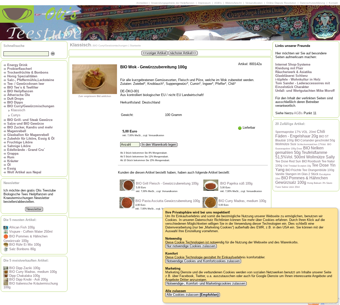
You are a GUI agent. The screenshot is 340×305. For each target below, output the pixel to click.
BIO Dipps (15, 102)
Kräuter (12, 161)
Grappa (12, 153)
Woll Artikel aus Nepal (24, 172)
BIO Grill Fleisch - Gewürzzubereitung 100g (167, 183)
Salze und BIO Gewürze (25, 123)
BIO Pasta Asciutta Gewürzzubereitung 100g (167, 201)
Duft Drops (15, 99)
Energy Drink (17, 65)
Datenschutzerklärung (312, 2)
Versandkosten (254, 2)
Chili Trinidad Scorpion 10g (297, 166)
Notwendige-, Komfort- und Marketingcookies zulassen (206, 283)
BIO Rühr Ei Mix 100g (24, 244)
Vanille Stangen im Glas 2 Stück (296, 174)
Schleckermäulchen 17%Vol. (311, 144)
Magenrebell (16, 131)
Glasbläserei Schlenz (291, 76)
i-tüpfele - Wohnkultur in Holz (298, 79)
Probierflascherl (19, 69)
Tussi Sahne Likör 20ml (287, 187)
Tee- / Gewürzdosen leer (25, 84)
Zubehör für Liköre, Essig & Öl (31, 138)
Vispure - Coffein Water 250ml (30, 231)
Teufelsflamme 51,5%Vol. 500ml (301, 154)
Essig (11, 168)
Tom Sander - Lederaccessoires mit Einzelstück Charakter (302, 85)
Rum (10, 157)
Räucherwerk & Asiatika (293, 72)
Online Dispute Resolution (281, 2)
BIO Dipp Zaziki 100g (24, 268)
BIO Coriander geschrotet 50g (315, 140)
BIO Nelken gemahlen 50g (299, 150)
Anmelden (142, 2)
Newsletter (34, 209)
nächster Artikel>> (183, 53)
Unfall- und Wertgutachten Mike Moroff (305, 91)
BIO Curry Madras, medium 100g (32, 272)
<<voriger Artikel (154, 53)
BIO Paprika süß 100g (236, 183)
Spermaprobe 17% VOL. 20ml (295, 131)
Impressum (204, 2)
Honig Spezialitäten (22, 76)
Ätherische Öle (18, 95)
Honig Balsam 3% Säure (319, 183)
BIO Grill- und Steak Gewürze (30, 120)
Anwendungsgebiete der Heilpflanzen (172, 2)
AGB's (218, 2)
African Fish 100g (21, 227)
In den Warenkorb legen (159, 144)
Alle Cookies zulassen (192, 295)
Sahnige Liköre (19, 146)
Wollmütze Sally (320, 157)
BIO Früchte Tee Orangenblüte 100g (309, 170)
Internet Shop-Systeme (292, 64)
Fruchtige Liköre (20, 142)
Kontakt (333, 2)
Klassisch (18, 110)
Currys (15, 115)
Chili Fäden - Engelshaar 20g (300, 133)
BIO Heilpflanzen (20, 91)
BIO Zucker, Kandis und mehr (30, 127)
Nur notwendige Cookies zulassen (191, 246)
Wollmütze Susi (285, 144)
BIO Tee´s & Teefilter (22, 87)
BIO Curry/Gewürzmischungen (30, 106)
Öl (9, 165)
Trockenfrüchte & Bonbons (27, 72)
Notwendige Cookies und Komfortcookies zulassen (203, 261)
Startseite (135, 45)
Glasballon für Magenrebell (28, 135)
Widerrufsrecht (233, 2)
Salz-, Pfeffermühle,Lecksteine (30, 80)
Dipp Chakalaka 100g (24, 276)
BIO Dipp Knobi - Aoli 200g (28, 279)
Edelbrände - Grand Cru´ (26, 150)
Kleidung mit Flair (289, 68)
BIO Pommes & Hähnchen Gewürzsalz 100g (301, 180)
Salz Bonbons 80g (22, 249)
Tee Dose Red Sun (288, 161)
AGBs (298, 113)
